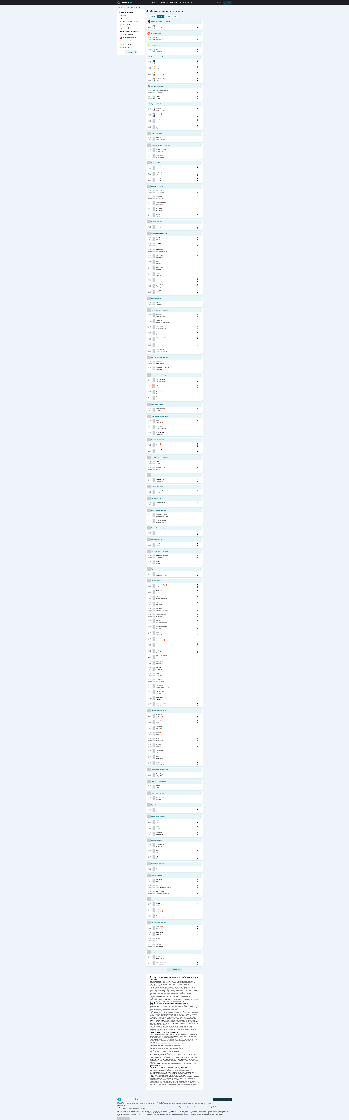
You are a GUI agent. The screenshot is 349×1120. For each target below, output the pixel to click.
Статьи (154, 1104)
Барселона (164, 1104)
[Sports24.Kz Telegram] (219, 1099)
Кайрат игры (164, 1063)
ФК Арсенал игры (155, 1065)
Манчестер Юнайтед (174, 1104)
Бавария (203, 1104)
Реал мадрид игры (155, 1063)
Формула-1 (136, 1104)
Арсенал (198, 1104)
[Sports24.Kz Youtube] (222, 1099)
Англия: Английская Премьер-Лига (160, 21)
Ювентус (209, 1104)
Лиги (192, 2)
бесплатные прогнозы (164, 1076)
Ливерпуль (184, 1104)
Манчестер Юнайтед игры (176, 1063)
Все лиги (130, 52)
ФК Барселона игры (190, 1063)
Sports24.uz (214, 1107)
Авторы (208, 1107)
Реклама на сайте (154, 1107)
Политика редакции (200, 1107)
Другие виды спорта (146, 1104)
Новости (154, 2)
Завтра (168, 16)
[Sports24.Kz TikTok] (226, 1099)
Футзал (119, 1104)
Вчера (153, 16)
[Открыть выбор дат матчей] (148, 16)
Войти (228, 3)
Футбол (163, 2)
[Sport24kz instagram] (230, 1099)
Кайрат (159, 1104)
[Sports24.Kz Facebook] (215, 1099)
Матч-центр (130, 7)
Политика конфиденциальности (139, 1107)
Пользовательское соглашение (169, 1107)
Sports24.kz (122, 7)
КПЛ (168, 2)
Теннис (124, 1104)
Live (174, 16)
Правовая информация (186, 1107)
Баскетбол (130, 1104)
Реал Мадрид (192, 1104)
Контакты (126, 1107)
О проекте (120, 1107)
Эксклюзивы (174, 2)
